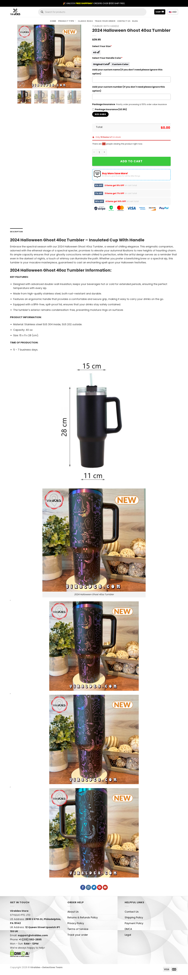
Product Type (66, 21)
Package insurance (103, 104)
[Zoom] (21, 85)
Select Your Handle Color (107, 58)
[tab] (16, 231)
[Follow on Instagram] (88, 887)
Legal (128, 934)
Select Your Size (102, 46)
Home (53, 21)
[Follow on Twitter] (93, 887)
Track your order (105, 21)
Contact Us (123, 21)
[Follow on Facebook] (82, 887)
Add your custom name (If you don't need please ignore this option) (127, 71)
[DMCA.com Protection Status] (19, 953)
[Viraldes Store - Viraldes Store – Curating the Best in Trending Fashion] (18, 12)
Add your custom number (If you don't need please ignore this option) (128, 88)
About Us (73, 911)
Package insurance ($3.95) (111, 109)
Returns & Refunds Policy (82, 917)
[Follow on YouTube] (105, 887)
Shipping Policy (134, 917)
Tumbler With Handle (105, 26)
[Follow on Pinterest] (99, 887)
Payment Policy (134, 923)
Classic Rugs (85, 21)
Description (16, 231)
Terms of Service (77, 929)
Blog (135, 21)
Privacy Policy (75, 923)
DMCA (128, 929)
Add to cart (131, 161)
